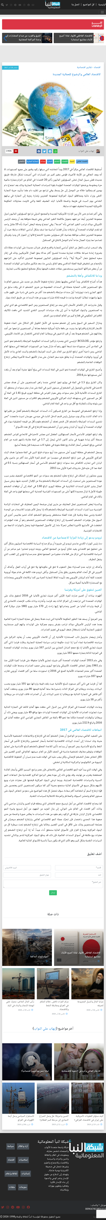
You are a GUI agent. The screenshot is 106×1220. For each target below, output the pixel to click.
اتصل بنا (75, 5)
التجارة (49, 161)
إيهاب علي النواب (45, 1029)
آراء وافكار (23, 1146)
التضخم (57, 161)
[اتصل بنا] (33, 5)
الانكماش (21, 161)
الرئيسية (102, 5)
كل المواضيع (88, 5)
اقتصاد (97, 67)
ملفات (12, 1187)
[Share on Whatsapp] (55, 151)
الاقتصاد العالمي (82, 161)
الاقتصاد (65, 161)
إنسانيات (26, 1174)
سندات (43, 161)
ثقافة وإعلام (11, 1174)
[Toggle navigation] (102, 12)
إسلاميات (23, 1160)
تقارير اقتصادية (84, 67)
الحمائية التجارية (32, 161)
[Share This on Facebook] (39, 151)
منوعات (22, 1187)
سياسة (10, 1146)
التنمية (72, 161)
